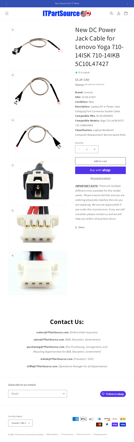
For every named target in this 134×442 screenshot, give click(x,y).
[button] (6, 13)
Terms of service (83, 434)
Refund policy (52, 434)
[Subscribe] (63, 394)
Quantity (79, 142)
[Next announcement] (127, 3)
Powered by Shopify (35, 434)
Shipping (79, 84)
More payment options (101, 178)
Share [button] (81, 227)
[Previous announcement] (6, 3)
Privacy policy (67, 434)
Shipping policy (100, 434)
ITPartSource (20, 434)
